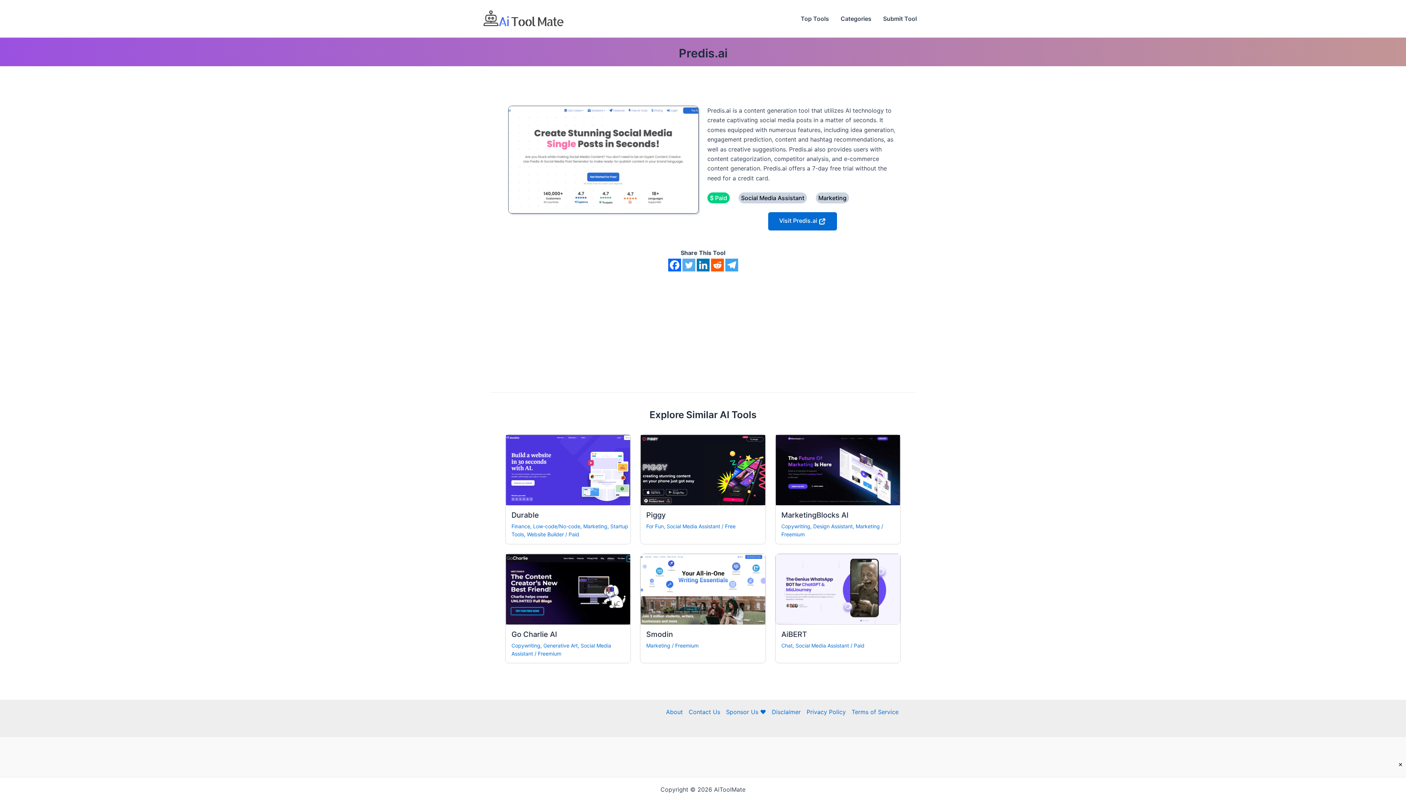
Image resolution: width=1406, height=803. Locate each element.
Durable (525, 515)
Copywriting (795, 526)
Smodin (659, 634)
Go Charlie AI (534, 634)
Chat (787, 645)
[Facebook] (674, 265)
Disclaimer (786, 712)
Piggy (656, 515)
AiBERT (794, 634)
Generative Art (560, 645)
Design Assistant (833, 526)
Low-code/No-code (556, 526)
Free (730, 526)
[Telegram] (731, 265)
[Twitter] (688, 265)
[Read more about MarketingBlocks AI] (838, 469)
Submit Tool (900, 18)
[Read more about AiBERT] (838, 588)
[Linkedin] (703, 265)
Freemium (793, 534)
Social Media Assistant (693, 526)
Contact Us (704, 712)
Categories (856, 18)
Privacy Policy (826, 712)
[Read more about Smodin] (703, 588)
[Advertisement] (703, 326)
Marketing (595, 526)
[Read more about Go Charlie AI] (568, 588)
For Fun (655, 526)
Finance (521, 526)
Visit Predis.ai (799, 220)
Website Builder (545, 534)
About (674, 712)
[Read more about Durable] (568, 469)
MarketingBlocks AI (814, 515)
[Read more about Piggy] (703, 469)
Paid (574, 534)
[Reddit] (717, 265)
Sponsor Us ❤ (746, 712)
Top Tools (815, 18)
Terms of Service (875, 712)
